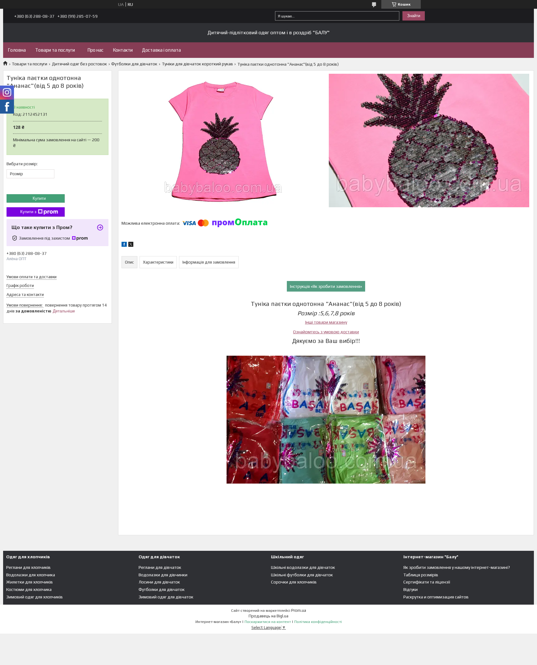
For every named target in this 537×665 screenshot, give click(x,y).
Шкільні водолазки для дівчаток (303, 567)
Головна (17, 50)
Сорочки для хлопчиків (294, 581)
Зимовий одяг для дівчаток (166, 596)
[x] (130, 245)
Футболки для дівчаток (134, 63)
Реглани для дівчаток (160, 567)
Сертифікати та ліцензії (426, 581)
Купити (39, 198)
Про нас (95, 50)
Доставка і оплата (161, 50)
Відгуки (410, 589)
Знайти (413, 15)
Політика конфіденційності (318, 622)
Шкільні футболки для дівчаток (302, 574)
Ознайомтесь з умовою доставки (326, 331)
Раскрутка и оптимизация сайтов (436, 596)
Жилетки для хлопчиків (29, 581)
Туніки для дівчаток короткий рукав (197, 63)
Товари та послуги (55, 50)
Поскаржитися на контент (268, 622)
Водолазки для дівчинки (163, 574)
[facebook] (124, 245)
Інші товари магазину (326, 322)
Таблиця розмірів (420, 574)
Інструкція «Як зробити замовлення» (326, 286)
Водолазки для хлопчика (30, 574)
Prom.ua (298, 610)
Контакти (123, 50)
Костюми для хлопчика (29, 589)
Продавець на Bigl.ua (268, 616)
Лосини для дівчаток (159, 581)
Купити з (28, 211)
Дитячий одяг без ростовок (79, 63)
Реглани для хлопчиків (28, 567)
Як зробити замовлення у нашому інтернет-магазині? (456, 567)
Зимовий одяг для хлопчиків (34, 596)
